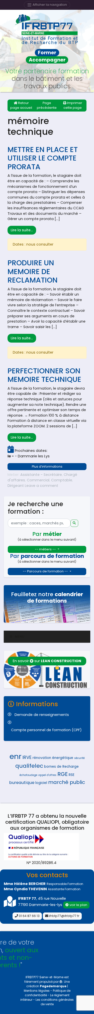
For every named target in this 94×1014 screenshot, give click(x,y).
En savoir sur (47, 660)
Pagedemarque (53, 986)
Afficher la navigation (49, 5)
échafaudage (28, 775)
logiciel (41, 782)
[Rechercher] (74, 523)
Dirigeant (16, 485)
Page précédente (47, 105)
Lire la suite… (23, 230)
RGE (62, 774)
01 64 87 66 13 (29, 916)
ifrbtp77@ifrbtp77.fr (63, 916)
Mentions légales (37, 990)
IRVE (27, 757)
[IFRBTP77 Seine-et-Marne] (47, 29)
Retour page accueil (21, 105)
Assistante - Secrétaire (41, 474)
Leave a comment (41, 485)
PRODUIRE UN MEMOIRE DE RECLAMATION (33, 271)
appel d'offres (47, 775)
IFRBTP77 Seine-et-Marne (44, 977)
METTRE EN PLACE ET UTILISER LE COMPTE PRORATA (43, 158)
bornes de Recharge (61, 766)
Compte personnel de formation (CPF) (46, 729)
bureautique (21, 782)
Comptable (61, 480)
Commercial (38, 480)
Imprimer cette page (72, 105)
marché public (66, 782)
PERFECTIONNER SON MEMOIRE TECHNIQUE (44, 375)
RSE (71, 774)
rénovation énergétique (53, 757)
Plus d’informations (47, 466)
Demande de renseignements (42, 714)
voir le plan (78, 905)
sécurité (79, 758)
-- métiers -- (46, 549)
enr (16, 756)
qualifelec (29, 766)
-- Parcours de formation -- (46, 571)
